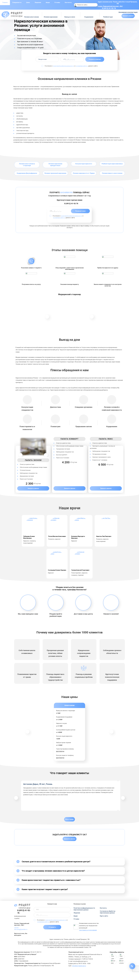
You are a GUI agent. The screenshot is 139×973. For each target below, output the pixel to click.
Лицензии (38, 2)
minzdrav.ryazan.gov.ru (79, 966)
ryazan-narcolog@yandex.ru (20, 928)
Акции (48, 2)
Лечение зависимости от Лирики (84, 173)
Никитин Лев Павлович (103, 536)
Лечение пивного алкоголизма (112, 173)
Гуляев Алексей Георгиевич (80, 570)
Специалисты (16, 2)
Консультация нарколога (83, 163)
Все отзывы (69, 819)
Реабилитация (108, 17)
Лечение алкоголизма (31, 17)
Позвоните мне (80, 211)
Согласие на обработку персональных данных (107, 912)
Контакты (68, 2)
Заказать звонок (128, 16)
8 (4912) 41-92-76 (109, 8)
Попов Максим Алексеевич (57, 536)
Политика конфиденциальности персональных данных (84, 909)
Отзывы (57, 2)
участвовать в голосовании (88, 930)
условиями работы (82, 66)
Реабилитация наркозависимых (112, 163)
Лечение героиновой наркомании (55, 173)
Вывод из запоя (69, 17)
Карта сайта (104, 916)
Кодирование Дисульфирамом (27, 173)
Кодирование (89, 17)
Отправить (52, 927)
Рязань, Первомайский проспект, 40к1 (110, 6)
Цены (28, 2)
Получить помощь (95, 59)
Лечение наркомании (51, 17)
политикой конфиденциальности (63, 66)
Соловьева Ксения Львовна (57, 570)
